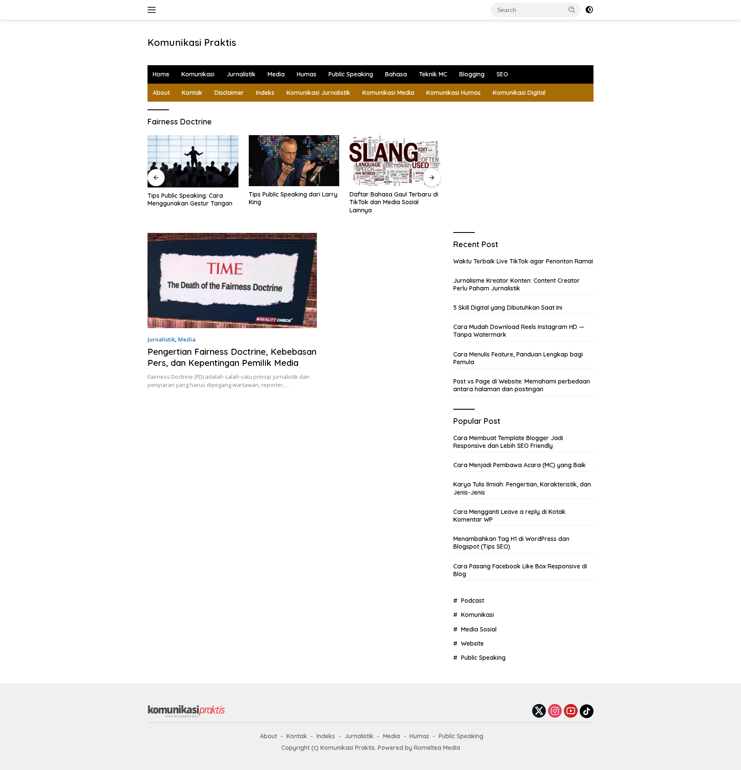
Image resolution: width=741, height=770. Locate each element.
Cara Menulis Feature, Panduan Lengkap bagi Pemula (518, 358)
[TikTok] (586, 711)
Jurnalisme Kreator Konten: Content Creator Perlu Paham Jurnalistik (516, 284)
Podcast (472, 600)
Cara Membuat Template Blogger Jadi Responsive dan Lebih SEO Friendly (508, 442)
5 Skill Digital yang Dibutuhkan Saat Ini (507, 307)
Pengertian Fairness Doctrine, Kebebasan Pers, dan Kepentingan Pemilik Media (232, 357)
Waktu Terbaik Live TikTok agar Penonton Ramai (523, 261)
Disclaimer (229, 93)
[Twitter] (539, 711)
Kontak (192, 93)
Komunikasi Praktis (192, 42)
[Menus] (153, 10)
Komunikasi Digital (519, 93)
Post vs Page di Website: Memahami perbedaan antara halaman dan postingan (521, 385)
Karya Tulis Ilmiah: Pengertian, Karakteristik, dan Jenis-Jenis (522, 488)
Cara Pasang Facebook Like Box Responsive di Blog (520, 570)
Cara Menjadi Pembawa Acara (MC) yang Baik (519, 465)
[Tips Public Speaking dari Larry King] (294, 160)
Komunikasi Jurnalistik (318, 93)
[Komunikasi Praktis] (186, 711)
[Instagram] (555, 711)
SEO (502, 74)
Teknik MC (433, 74)
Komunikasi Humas (453, 93)
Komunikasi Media (388, 93)
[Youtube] (571, 711)
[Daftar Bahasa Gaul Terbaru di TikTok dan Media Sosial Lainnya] (394, 160)
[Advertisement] (381, 41)
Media (276, 74)
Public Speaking (350, 74)
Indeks (265, 93)
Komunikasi (197, 74)
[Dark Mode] (589, 10)
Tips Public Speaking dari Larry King (293, 198)
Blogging (472, 74)
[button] (572, 9)
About (161, 93)
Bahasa (396, 74)
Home (161, 74)
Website (472, 643)
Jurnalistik (241, 74)
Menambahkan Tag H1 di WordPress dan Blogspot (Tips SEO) (511, 542)
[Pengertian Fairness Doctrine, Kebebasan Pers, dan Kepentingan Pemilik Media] (232, 280)
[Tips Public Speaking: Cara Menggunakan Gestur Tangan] (193, 161)
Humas (306, 74)
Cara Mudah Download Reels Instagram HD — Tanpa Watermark (518, 330)
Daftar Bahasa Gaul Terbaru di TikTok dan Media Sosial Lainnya (393, 202)
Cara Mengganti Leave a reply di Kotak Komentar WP (509, 515)
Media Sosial (479, 629)
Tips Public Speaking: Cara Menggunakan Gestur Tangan (190, 199)
